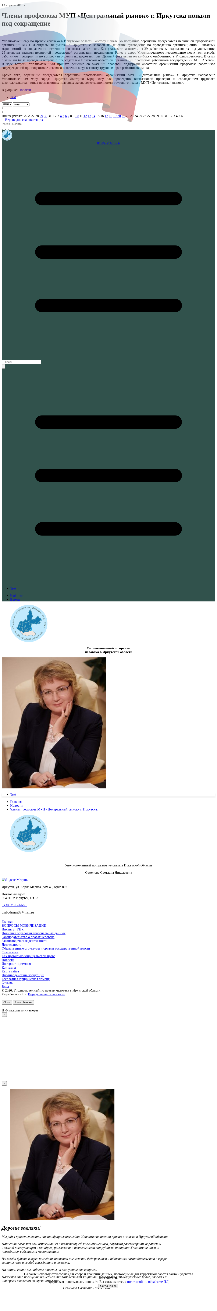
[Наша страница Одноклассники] (10, 128)
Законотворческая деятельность (24, 941)
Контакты (9, 967)
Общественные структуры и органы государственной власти (46, 948)
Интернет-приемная (16, 963)
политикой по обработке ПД (147, 1281)
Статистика (10, 952)
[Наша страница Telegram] (4, 128)
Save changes (23, 1002)
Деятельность (11, 944)
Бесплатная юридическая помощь (26, 979)
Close (6, 1002)
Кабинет (16, 595)
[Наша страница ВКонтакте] (7, 128)
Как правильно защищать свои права (28, 956)
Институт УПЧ (13, 929)
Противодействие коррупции (23, 975)
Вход (5, 986)
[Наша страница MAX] (2, 128)
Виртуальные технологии (46, 994)
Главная (7, 921)
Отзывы (7, 983)
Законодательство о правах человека (28, 937)
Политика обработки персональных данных (33, 933)
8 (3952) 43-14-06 (14, 905)
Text (13, 588)
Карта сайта (10, 971)
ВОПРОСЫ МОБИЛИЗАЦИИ (24, 925)
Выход (15, 599)
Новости (8, 960)
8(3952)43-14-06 (108, 143)
